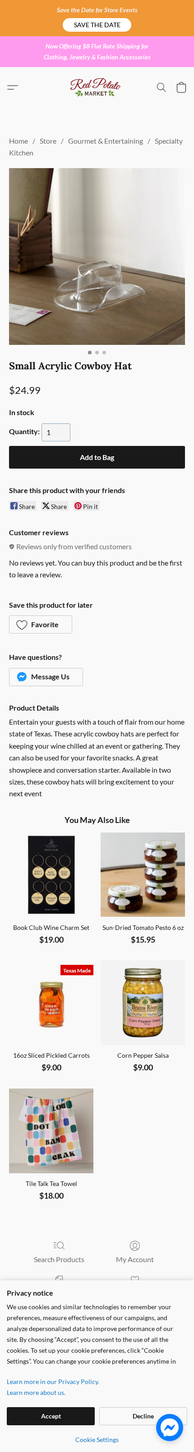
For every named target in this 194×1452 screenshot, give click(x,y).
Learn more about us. (36, 1392)
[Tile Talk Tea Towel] (51, 1131)
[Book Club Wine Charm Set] (51, 874)
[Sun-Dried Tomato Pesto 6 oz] (143, 874)
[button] (97, 25)
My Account (135, 1259)
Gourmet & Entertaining (105, 140)
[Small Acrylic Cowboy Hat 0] (97, 256)
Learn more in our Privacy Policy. (53, 1381)
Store (48, 140)
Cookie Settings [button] (97, 1439)
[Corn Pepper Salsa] (143, 1002)
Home (18, 140)
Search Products (59, 1259)
